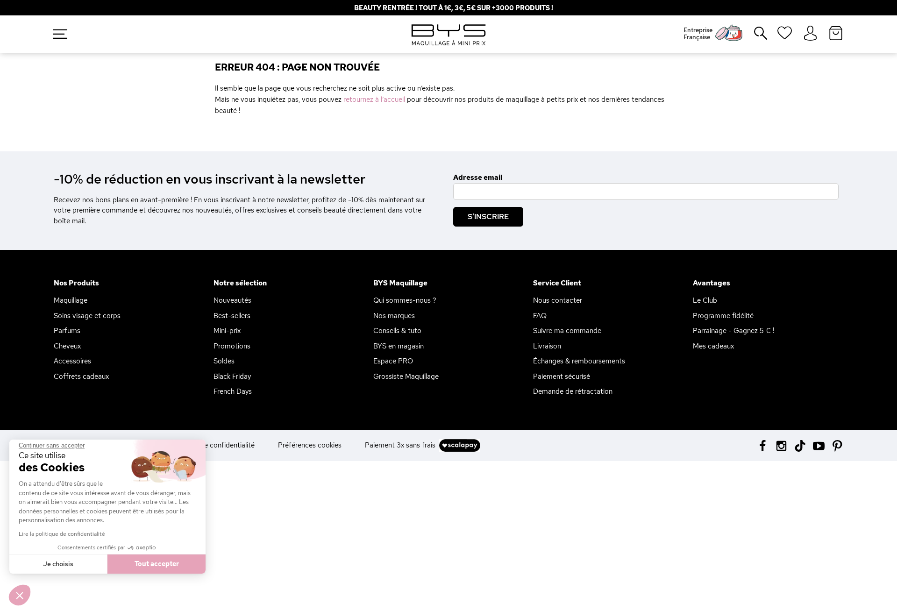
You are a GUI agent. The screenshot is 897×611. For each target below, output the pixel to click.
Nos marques (394, 315)
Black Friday (232, 376)
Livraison (547, 346)
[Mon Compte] (810, 33)
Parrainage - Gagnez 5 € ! (733, 330)
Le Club (705, 300)
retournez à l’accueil (374, 99)
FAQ (540, 315)
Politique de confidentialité (213, 445)
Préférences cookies (310, 445)
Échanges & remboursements (579, 361)
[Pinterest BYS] (837, 445)
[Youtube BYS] (819, 445)
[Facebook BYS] (763, 445)
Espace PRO (393, 361)
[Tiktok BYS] (800, 446)
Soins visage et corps (87, 315)
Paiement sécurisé (561, 376)
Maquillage (70, 300)
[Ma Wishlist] (784, 36)
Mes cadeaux (713, 346)
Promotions (232, 346)
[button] (19, 595)
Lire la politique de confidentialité (62, 534)
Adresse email (477, 177)
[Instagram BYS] (781, 445)
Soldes (224, 361)
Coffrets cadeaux (81, 376)
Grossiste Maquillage (406, 376)
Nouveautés (232, 300)
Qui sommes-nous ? (404, 300)
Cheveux (67, 346)
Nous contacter (557, 300)
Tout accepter (157, 564)
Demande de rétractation (572, 391)
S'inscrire (488, 216)
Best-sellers (232, 315)
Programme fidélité (723, 315)
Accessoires (72, 361)
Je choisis (58, 564)
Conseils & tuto (397, 330)
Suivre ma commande (567, 330)
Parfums (67, 330)
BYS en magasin (398, 346)
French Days (233, 391)
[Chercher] (754, 37)
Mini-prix (227, 330)
